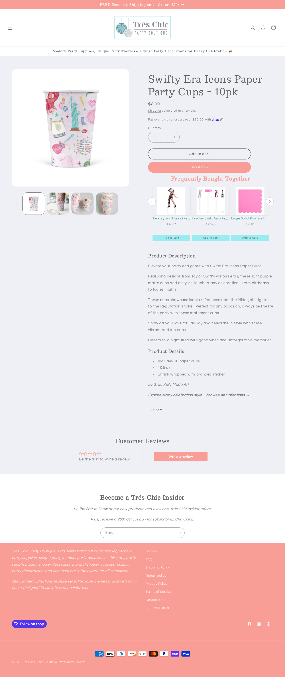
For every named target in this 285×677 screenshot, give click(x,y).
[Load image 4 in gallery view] (107, 204)
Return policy (156, 575)
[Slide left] (17, 203)
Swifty (215, 266)
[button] (10, 27)
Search (151, 551)
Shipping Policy (158, 567)
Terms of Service (159, 591)
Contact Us (154, 600)
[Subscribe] (179, 532)
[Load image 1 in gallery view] (34, 204)
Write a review (181, 456)
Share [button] (157, 409)
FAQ (149, 559)
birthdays (260, 283)
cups (164, 300)
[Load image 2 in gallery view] (58, 204)
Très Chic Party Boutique (40, 662)
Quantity (154, 128)
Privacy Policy (156, 583)
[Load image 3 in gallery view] (82, 204)
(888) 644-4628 (157, 608)
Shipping (154, 110)
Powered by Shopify (71, 662)
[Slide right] (124, 203)
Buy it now (199, 167)
